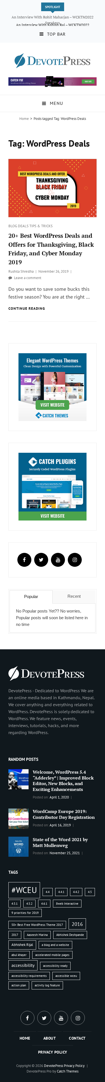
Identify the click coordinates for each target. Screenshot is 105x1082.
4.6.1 (44, 904)
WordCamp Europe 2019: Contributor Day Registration (64, 814)
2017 (14, 935)
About (49, 1038)
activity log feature (47, 985)
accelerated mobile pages (52, 955)
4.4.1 (61, 892)
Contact (77, 1038)
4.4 (48, 892)
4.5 (90, 892)
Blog (13, 226)
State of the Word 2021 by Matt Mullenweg (60, 842)
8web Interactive (67, 904)
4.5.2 (29, 904)
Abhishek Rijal (22, 944)
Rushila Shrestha (21, 271)
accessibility (22, 965)
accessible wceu (66, 976)
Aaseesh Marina (37, 935)
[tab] (31, 597)
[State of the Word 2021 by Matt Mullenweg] (18, 846)
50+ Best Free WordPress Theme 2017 (37, 925)
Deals (23, 226)
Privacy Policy (52, 1052)
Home (24, 118)
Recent (74, 596)
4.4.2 (76, 892)
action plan (18, 985)
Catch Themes (67, 1071)
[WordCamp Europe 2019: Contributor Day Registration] (18, 818)
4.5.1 (14, 904)
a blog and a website (55, 945)
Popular (31, 596)
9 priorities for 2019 (25, 913)
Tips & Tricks (41, 226)
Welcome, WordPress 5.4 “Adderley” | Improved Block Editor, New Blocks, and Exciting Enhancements (63, 781)
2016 (77, 924)
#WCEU (24, 890)
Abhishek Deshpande (70, 935)
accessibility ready (55, 966)
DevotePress (53, 1065)
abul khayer (19, 955)
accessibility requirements (29, 976)
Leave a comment (27, 277)
